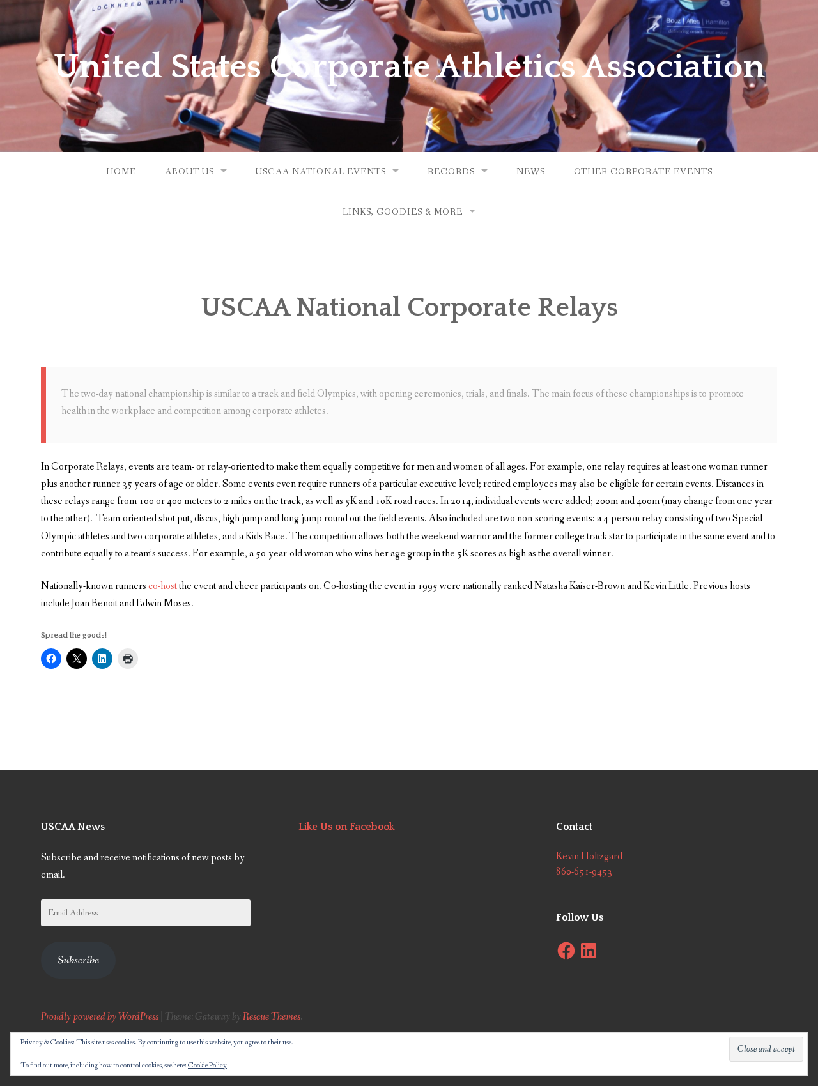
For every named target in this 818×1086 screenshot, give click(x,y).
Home (121, 172)
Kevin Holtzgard (589, 856)
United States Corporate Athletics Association (409, 67)
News (530, 172)
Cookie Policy (207, 1065)
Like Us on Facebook (346, 826)
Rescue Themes (271, 1016)
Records (451, 172)
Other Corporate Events (643, 172)
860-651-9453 (584, 871)
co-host (162, 586)
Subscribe (78, 960)
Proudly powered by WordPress (99, 1016)
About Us (189, 172)
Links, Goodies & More (403, 212)
